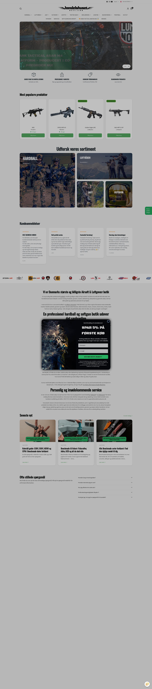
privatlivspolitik (91, 362)
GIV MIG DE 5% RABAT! (93, 357)
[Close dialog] (108, 321)
